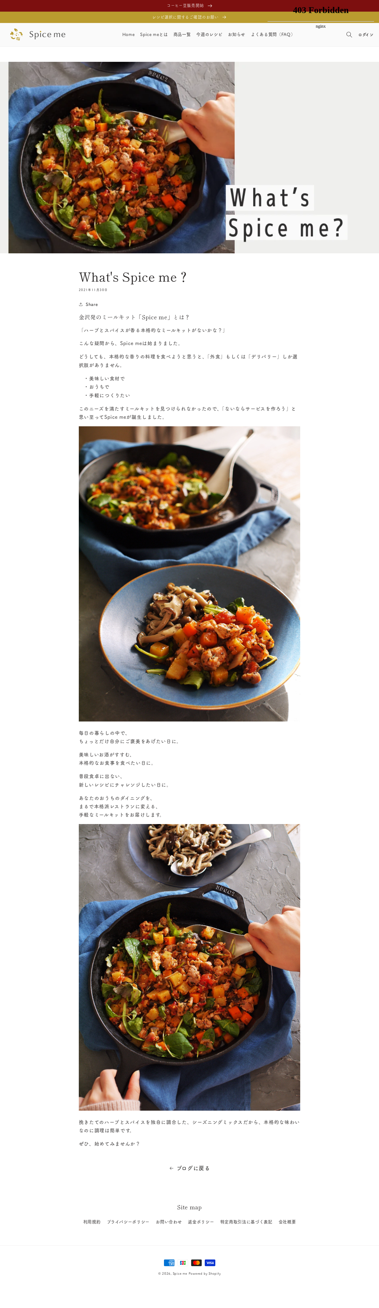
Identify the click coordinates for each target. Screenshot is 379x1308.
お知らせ (236, 34)
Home (128, 34)
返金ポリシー (201, 1222)
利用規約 (92, 1222)
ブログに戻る (193, 1168)
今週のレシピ (209, 34)
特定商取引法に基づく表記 (246, 1222)
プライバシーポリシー (128, 1222)
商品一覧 (182, 34)
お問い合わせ (169, 1222)
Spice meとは (154, 34)
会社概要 (287, 1222)
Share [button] (92, 304)
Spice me (180, 1273)
